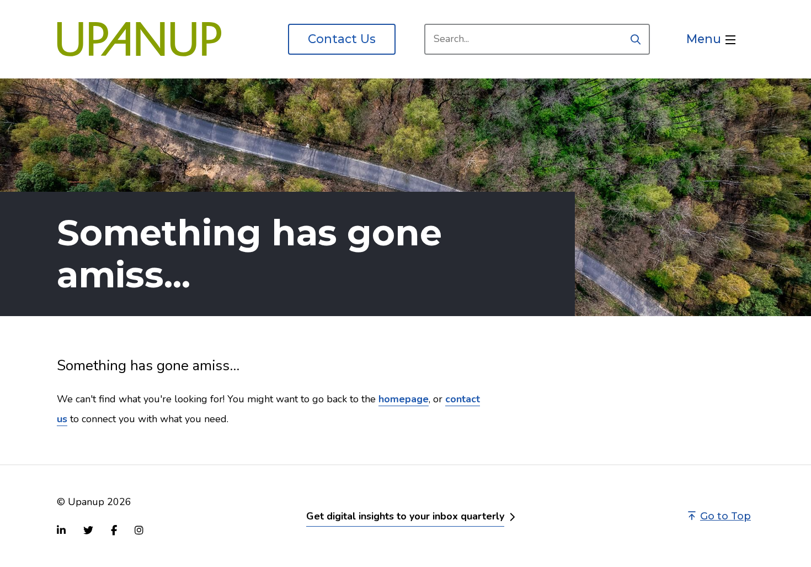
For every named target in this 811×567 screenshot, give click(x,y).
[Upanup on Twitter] (88, 530)
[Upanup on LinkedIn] (61, 530)
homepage (403, 399)
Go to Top (725, 516)
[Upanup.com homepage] (139, 39)
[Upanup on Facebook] (114, 530)
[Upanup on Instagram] (139, 530)
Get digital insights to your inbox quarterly (405, 516)
